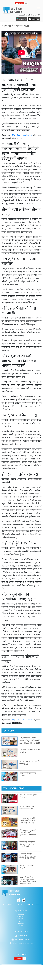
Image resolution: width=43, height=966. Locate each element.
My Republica (21, 916)
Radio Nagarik (20, 920)
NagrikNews (21, 915)
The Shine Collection (22, 135)
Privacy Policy (21, 925)
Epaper (21, 922)
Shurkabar (21, 918)
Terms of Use (21, 924)
